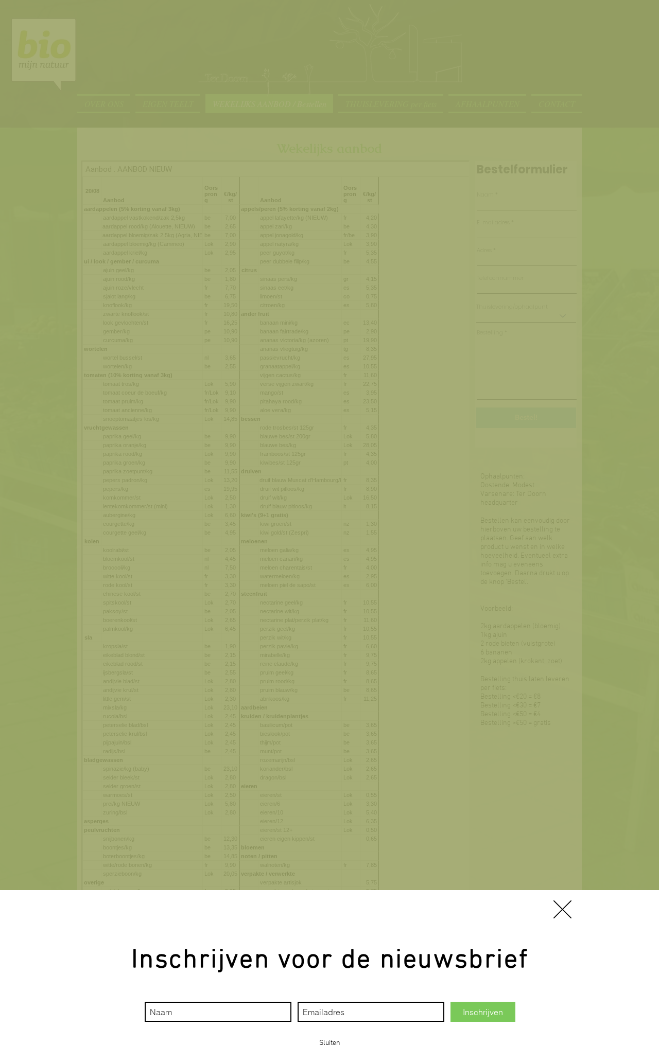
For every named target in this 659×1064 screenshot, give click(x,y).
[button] (562, 909)
